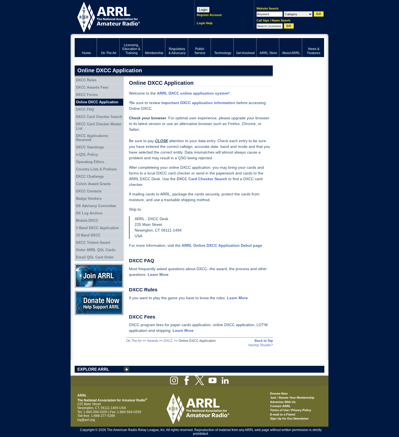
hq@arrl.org (86, 420)
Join (273, 397)
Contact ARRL (280, 406)
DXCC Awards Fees (92, 87)
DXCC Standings (90, 147)
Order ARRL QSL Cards (95, 250)
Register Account (209, 15)
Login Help (205, 23)
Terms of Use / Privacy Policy (290, 410)
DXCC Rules (86, 80)
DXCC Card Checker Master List (99, 126)
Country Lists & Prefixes (96, 169)
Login (203, 10)
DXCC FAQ (85, 109)
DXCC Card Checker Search (99, 117)
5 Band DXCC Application (97, 228)
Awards (152, 341)
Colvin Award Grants (93, 184)
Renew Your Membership (296, 397)
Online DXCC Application (97, 102)
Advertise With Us (283, 402)
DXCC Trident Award (93, 243)
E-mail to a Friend (282, 414)
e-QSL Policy (87, 154)
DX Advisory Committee (96, 206)
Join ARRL (82, 265)
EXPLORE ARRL (93, 369)
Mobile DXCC (87, 220)
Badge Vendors (89, 198)
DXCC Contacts (89, 191)
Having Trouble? (260, 345)
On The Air (134, 341)
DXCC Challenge (90, 176)
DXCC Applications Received (92, 138)
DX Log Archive (89, 213)
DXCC (168, 341)
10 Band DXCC (88, 235)
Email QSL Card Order (95, 257)
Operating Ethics (90, 162)
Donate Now (84, 293)
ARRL (127, 16)
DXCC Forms (87, 95)
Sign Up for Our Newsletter (289, 418)
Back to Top (264, 341)
